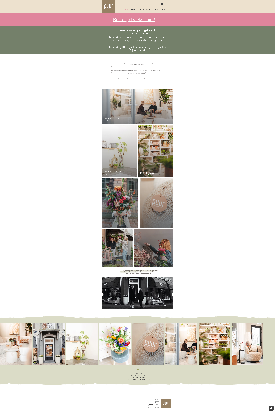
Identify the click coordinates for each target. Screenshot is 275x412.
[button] (162, 3)
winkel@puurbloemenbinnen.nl (139, 379)
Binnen (156, 403)
